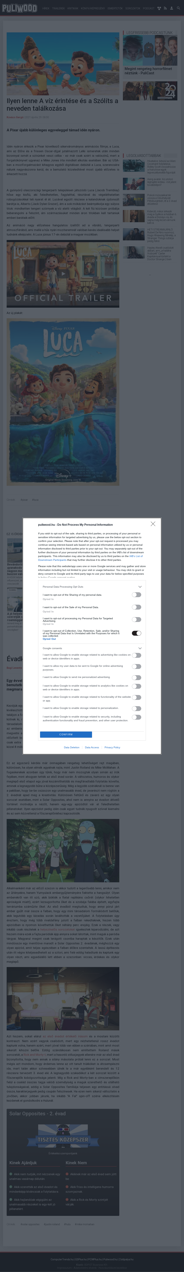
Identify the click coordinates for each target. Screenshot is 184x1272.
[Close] (154, 525)
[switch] (136, 594)
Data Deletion (71, 747)
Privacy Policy (112, 747)
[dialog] (92, 636)
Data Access (92, 747)
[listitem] (92, 587)
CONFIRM (66, 734)
